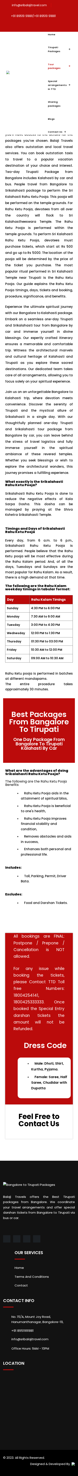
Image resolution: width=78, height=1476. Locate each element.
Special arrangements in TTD (57, 84)
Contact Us (55, 131)
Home (51, 34)
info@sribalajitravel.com (29, 5)
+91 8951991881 (22, 1330)
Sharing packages (54, 104)
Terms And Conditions (32, 1276)
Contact (21, 1285)
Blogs (51, 119)
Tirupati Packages (54, 49)
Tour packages (54, 66)
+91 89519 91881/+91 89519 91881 (33, 16)
